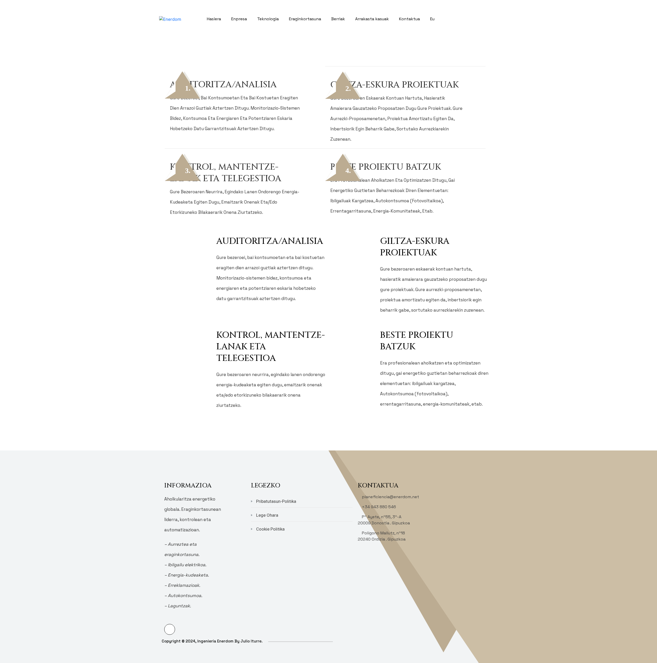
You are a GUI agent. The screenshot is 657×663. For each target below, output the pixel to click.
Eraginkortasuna (305, 19)
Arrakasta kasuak (372, 19)
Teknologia (268, 19)
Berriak (338, 19)
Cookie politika (270, 529)
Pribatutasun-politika (276, 501)
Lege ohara (267, 515)
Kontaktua (409, 19)
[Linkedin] (169, 629)
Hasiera (214, 19)
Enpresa (239, 19)
